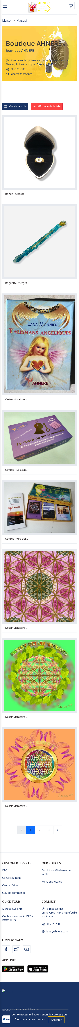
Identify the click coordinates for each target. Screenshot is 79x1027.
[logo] (39, 7)
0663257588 (18, 69)
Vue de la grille (17, 106)
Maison (7, 21)
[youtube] (26, 949)
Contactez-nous (11, 877)
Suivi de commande (14, 892)
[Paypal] (8, 1019)
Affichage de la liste (49, 106)
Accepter (56, 1020)
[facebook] (6, 949)
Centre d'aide (10, 885)
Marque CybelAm (12, 908)
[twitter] (16, 949)
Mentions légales (52, 881)
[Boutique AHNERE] (14, 991)
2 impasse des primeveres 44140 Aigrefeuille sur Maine (59, 912)
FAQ (4, 870)
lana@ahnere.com (21, 74)
